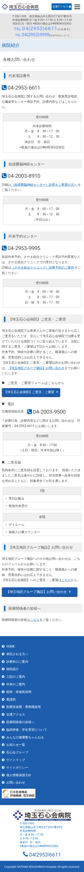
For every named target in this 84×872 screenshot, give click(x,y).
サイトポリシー (17, 767)
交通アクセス (60, 6)
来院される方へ (17, 654)
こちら (66, 580)
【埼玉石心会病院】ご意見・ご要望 (29, 392)
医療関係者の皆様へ (20, 722)
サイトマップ (15, 760)
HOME (10, 646)
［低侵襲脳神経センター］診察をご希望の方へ (44, 184)
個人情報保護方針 (18, 775)
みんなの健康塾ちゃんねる (25, 737)
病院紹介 (12, 669)
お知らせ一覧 (15, 744)
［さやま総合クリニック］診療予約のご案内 (42, 267)
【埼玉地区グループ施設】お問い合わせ (36, 368)
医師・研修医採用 (18, 692)
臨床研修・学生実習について (26, 729)
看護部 (11, 699)
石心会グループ (17, 752)
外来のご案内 (15, 684)
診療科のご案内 (17, 661)
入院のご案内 (15, 676)
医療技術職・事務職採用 (23, 707)
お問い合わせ (15, 782)
